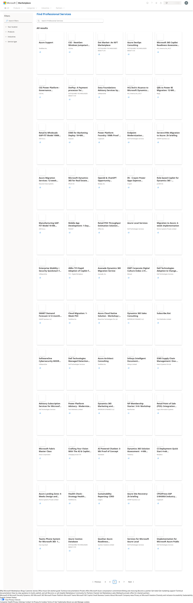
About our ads (71, 602)
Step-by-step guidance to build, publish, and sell (29, 593)
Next (130, 582)
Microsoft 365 (39, 595)
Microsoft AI (4, 595)
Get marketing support (167, 591)
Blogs (23, 591)
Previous (98, 582)
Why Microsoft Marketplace (10, 591)
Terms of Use (52, 602)
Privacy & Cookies (40, 602)
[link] (50, 53)
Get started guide (53, 591)
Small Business (98, 595)
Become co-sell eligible (56, 593)
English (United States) (8, 597)
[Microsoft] (10, 3)
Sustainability (188, 595)
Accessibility (177, 595)
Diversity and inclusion (164, 595)
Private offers (85, 591)
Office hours (42, 591)
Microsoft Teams (70, 595)
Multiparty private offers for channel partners (132, 593)
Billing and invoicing (129, 591)
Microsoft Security (16, 595)
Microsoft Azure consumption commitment (106, 591)
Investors (152, 595)
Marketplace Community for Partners (79, 593)
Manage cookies (83, 602)
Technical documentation (70, 591)
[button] (38, 20)
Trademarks (61, 602)
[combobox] (71, 21)
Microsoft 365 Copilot (85, 595)
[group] (40, 52)
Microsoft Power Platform (54, 595)
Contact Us (29, 602)
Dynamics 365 (28, 595)
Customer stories (31, 591)
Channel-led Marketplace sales (104, 593)
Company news (128, 595)
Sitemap (22, 602)
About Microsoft (116, 595)
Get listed (154, 591)
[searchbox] (20, 20)
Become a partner (144, 591)
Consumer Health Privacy (9, 602)
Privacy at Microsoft (141, 595)
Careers (107, 595)
